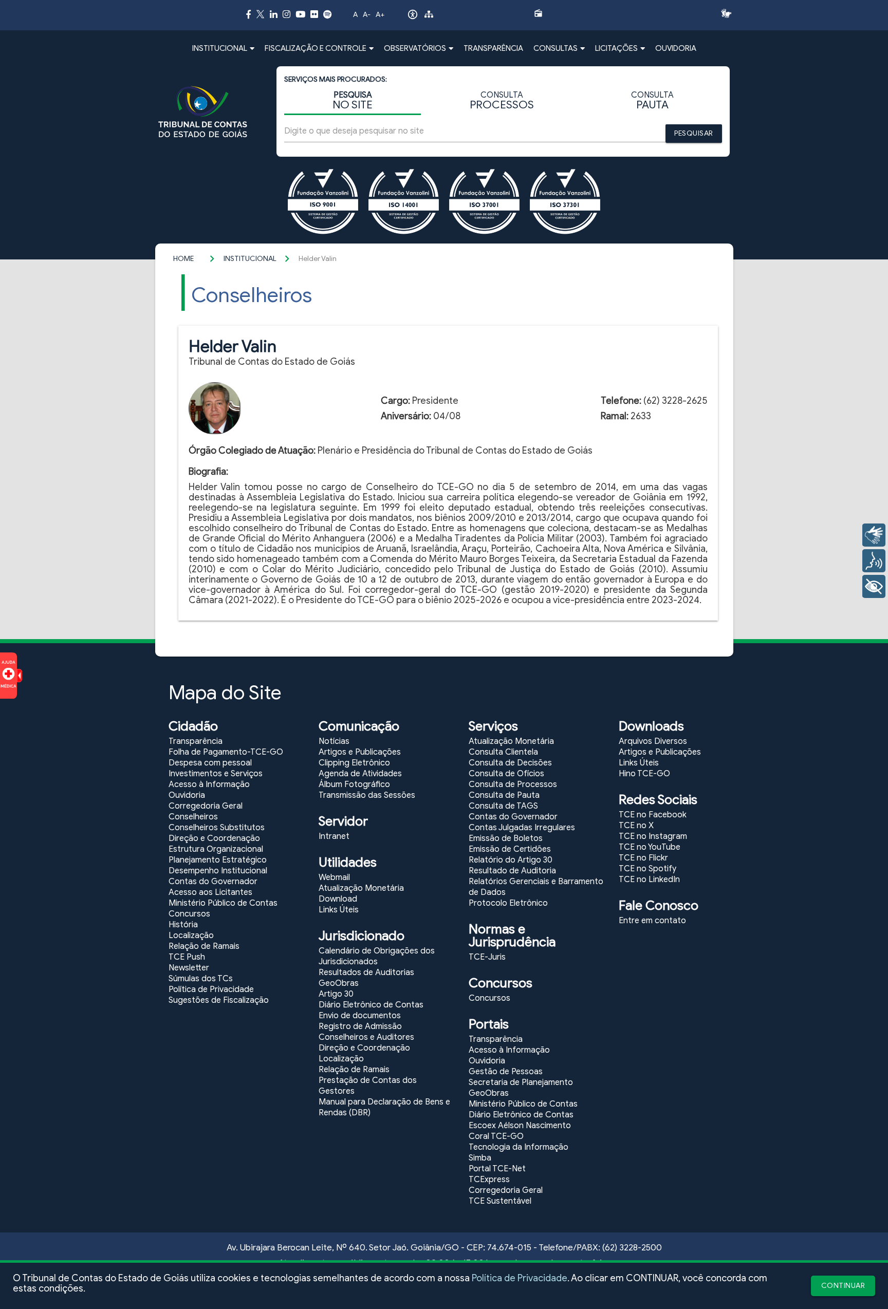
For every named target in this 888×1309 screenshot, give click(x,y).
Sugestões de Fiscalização (219, 1000)
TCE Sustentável (500, 1201)
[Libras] (873, 535)
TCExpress (489, 1179)
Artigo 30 (336, 994)
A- (367, 14)
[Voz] (873, 560)
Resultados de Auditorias (366, 972)
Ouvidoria (187, 795)
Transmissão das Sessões (367, 795)
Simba (480, 1158)
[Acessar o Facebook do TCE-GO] (248, 14)
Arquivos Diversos (653, 741)
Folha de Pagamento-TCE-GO (226, 752)
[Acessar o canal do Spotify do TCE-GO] (327, 14)
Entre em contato (652, 920)
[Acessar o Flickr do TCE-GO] (314, 14)
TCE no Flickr (643, 858)
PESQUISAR (693, 133)
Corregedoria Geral (206, 806)
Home (183, 258)
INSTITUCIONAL (250, 258)
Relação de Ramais (204, 946)
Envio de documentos (360, 1016)
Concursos (189, 914)
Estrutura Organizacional (216, 849)
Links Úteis (339, 910)
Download (338, 899)
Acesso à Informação (209, 784)
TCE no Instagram (653, 836)
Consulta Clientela (503, 752)
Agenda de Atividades (360, 774)
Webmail (334, 877)
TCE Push (187, 957)
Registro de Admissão (360, 1026)
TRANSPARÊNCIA (493, 48)
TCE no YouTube (649, 847)
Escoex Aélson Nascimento (520, 1125)
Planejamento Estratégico (218, 860)
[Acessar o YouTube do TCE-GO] (300, 14)
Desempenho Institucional (218, 871)
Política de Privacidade (519, 1278)
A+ (380, 14)
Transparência (196, 741)
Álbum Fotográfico (354, 784)
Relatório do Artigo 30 (510, 860)
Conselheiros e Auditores (366, 1037)
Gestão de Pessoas (506, 1072)
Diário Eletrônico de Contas (371, 1005)
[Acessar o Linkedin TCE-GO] (274, 14)
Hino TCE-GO (644, 774)
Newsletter (189, 968)
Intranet (334, 836)
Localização (191, 935)
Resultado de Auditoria (512, 871)
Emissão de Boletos (506, 838)
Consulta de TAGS (503, 806)
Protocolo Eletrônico (508, 903)
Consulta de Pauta (504, 795)
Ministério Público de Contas (223, 903)
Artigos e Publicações (360, 752)
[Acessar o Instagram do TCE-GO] (286, 14)
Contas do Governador (213, 881)
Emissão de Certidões (510, 849)
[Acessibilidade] (412, 17)
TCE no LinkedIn (649, 879)
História (183, 925)
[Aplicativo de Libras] (729, 13)
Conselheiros (193, 817)
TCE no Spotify (647, 869)
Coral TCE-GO (496, 1136)
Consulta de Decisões (510, 763)
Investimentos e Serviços (216, 774)
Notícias (334, 741)
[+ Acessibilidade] (873, 586)
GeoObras (339, 983)
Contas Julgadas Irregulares (522, 827)
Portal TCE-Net (497, 1169)
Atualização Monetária (361, 888)
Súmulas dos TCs (201, 979)
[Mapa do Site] (428, 15)
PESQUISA (352, 100)
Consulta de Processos (513, 784)
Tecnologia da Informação (518, 1147)
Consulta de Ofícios (506, 774)
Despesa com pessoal (210, 763)
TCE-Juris (487, 957)
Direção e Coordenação (214, 838)
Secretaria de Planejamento (521, 1082)
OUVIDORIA (675, 48)
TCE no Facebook (653, 815)
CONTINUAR (843, 1285)
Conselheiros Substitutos (217, 827)
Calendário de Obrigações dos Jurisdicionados (377, 956)
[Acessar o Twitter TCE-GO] (260, 15)
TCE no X (636, 825)
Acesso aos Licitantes (210, 892)
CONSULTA (502, 100)
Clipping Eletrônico (354, 763)
